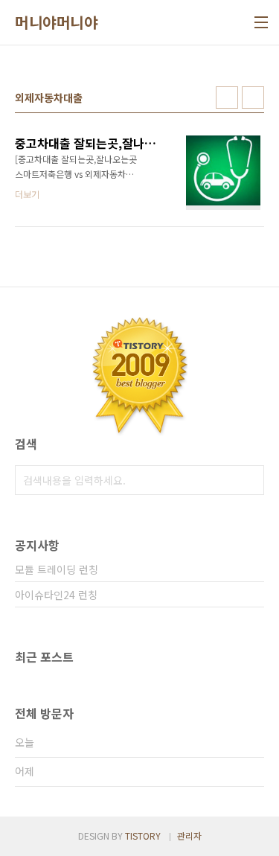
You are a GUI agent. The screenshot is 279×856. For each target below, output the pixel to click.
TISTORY (143, 835)
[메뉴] (261, 22)
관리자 (189, 835)
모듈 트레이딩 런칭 (56, 569)
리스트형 (253, 97)
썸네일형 (227, 97)
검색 (249, 480)
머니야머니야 (56, 22)
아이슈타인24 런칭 (56, 594)
